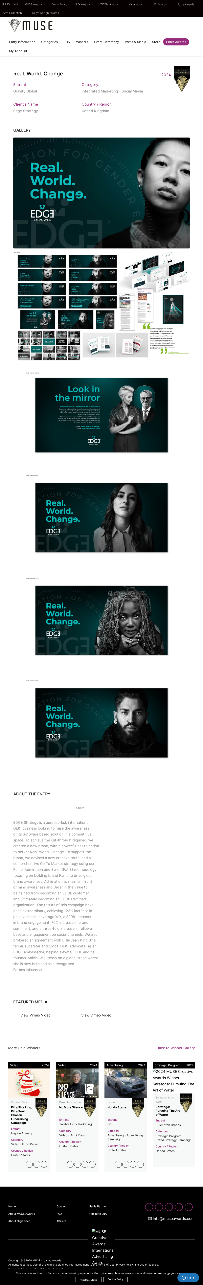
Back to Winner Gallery (175, 1048)
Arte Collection (13, 12)
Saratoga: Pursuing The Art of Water (168, 1111)
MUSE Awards (34, 4)
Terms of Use (106, 1264)
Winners (82, 42)
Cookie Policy (116, 1279)
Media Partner (97, 1206)
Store (156, 42)
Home (12, 1206)
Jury (67, 42)
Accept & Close (88, 1279)
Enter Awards (176, 42)
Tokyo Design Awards (45, 12)
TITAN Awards (109, 4)
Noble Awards (186, 4)
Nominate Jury (97, 1213)
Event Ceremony (106, 42)
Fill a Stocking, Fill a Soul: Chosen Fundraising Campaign (21, 1115)
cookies (153, 1264)
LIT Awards (160, 4)
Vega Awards (60, 4)
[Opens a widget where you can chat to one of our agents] (188, 1278)
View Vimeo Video (35, 1015)
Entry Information (22, 42)
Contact (61, 1206)
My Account (18, 51)
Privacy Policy (124, 1264)
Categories (49, 42)
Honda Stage (116, 1107)
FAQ (59, 1213)
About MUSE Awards (21, 1213)
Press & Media (135, 42)
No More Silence (71, 1107)
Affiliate (61, 1221)
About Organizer (19, 1221)
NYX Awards (83, 4)
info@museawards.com (173, 1218)
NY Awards (135, 4)
